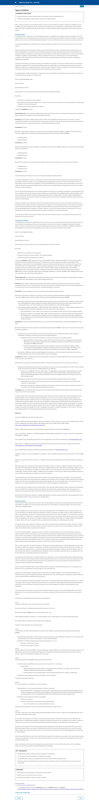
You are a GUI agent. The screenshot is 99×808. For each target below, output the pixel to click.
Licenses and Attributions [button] (22, 792)
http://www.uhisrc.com (62, 449)
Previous (19, 798)
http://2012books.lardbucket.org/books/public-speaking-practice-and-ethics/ (35, 789)
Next (81, 798)
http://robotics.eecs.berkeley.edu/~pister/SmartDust (28, 445)
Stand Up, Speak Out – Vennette (29, 2)
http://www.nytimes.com (75, 439)
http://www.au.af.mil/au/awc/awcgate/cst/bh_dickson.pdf (30, 425)
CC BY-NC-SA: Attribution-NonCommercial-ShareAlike (70, 789)
